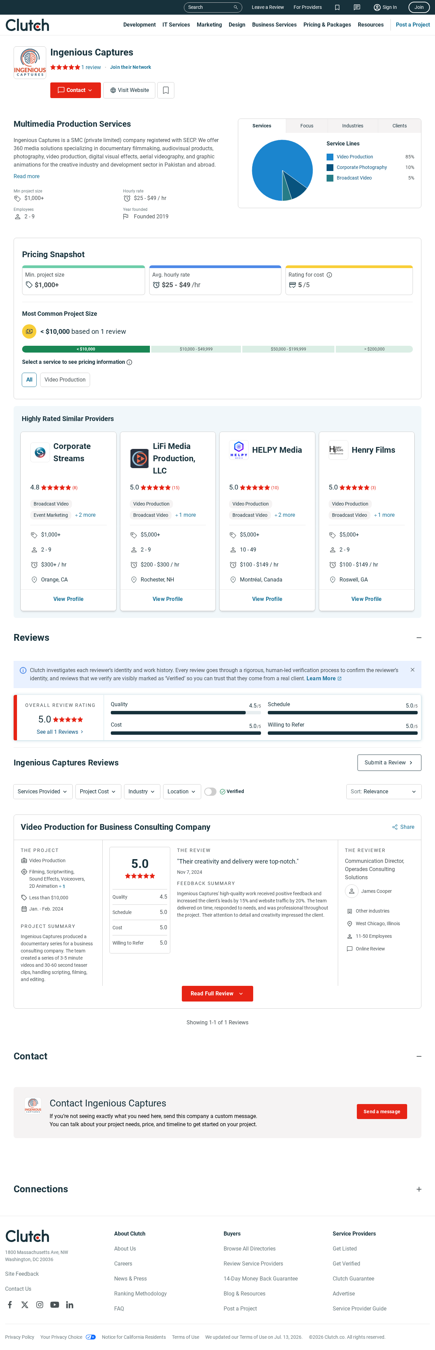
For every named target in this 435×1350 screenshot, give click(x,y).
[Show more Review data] (217, 994)
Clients (400, 125)
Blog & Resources (244, 1293)
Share (407, 827)
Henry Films (373, 450)
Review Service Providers (253, 1263)
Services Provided (39, 791)
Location (178, 791)
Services (262, 125)
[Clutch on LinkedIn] (69, 1304)
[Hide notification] (412, 669)
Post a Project (413, 24)
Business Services (274, 24)
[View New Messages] (357, 7)
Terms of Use (185, 1337)
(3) (373, 487)
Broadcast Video (354, 178)
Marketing (209, 24)
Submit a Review (385, 762)
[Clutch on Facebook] (10, 1304)
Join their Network (130, 67)
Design (237, 24)
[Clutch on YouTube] (54, 1304)
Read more (26, 176)
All (29, 379)
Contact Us (18, 1289)
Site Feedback (22, 1274)
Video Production (355, 156)
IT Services (176, 24)
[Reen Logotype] (40, 452)
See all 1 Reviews (57, 732)
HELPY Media (277, 450)
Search (195, 7)
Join (419, 7)
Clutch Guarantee (353, 1278)
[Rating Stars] (55, 487)
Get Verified (346, 1263)
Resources (371, 24)
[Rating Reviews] (65, 67)
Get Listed (345, 1248)
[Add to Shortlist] (166, 90)
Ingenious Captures (91, 52)
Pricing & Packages (327, 24)
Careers (123, 1263)
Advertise (344, 1293)
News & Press (130, 1278)
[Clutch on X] (25, 1304)
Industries (352, 125)
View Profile (68, 599)
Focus (306, 125)
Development (139, 24)
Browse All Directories (250, 1248)
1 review (91, 67)
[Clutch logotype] (27, 25)
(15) (175, 487)
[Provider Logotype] (30, 62)
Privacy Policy (19, 1337)
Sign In (390, 7)
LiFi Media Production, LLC (174, 458)
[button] (43, 792)
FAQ (119, 1308)
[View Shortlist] (337, 7)
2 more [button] (87, 515)
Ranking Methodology (140, 1293)
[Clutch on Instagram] (40, 1304)
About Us (125, 1248)
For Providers (308, 7)
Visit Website (133, 90)
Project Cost (94, 791)
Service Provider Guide (359, 1308)
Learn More (321, 678)
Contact (76, 90)
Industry (138, 791)
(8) (74, 487)
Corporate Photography (362, 167)
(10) (275, 487)
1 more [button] (187, 515)
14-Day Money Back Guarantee (261, 1278)
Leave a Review (268, 7)
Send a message (382, 1111)
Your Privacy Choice (61, 1337)
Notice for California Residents (134, 1337)
